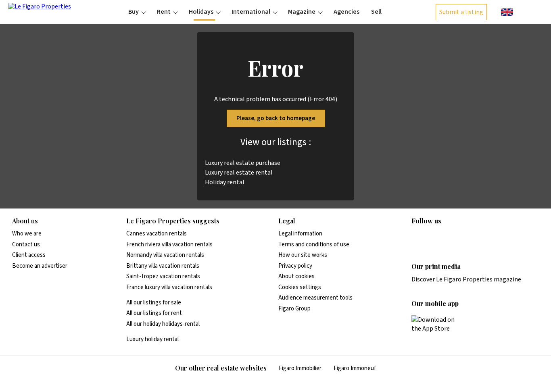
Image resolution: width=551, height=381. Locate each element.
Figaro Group (294, 308)
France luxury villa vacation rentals (169, 287)
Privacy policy (295, 266)
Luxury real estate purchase (242, 162)
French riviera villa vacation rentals (169, 244)
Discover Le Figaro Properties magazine (466, 279)
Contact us (26, 244)
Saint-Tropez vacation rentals (163, 276)
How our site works (302, 255)
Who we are (27, 233)
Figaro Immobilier (300, 368)
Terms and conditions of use (313, 244)
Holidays (201, 11)
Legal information (300, 233)
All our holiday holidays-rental (163, 324)
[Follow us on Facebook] (448, 237)
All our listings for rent (154, 313)
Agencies (346, 11)
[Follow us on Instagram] (432, 237)
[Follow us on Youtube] (479, 237)
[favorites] (523, 11)
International (251, 11)
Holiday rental (224, 182)
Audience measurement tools (315, 298)
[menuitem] (137, 11)
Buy (133, 11)
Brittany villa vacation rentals (162, 266)
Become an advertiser (39, 266)
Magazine (301, 11)
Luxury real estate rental (239, 172)
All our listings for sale (153, 302)
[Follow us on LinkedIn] (416, 237)
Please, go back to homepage (275, 118)
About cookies (296, 276)
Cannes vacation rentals (156, 233)
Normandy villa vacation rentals (165, 255)
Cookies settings (299, 287)
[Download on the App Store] (437, 324)
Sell (376, 11)
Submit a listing (461, 12)
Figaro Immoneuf (355, 368)
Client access (29, 255)
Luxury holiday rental (152, 339)
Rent (164, 11)
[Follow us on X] (463, 237)
